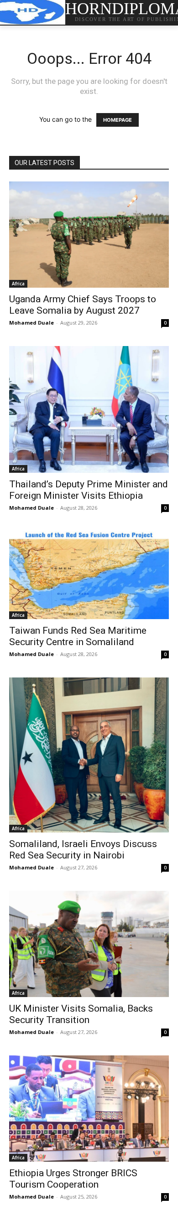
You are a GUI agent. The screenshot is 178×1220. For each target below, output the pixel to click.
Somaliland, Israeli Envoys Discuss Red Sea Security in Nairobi (83, 849)
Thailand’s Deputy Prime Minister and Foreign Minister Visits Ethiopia (88, 490)
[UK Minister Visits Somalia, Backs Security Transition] (89, 944)
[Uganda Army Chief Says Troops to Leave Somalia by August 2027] (89, 234)
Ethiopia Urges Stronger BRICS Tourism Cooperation (73, 1179)
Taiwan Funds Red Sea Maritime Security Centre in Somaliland (78, 636)
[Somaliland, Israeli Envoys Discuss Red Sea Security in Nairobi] (89, 754)
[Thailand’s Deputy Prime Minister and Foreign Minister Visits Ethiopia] (89, 409)
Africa (18, 283)
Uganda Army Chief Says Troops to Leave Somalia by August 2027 (82, 305)
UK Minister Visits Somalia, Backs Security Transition (81, 1014)
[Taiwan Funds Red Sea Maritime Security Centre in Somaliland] (89, 575)
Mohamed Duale (31, 322)
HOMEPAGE (117, 120)
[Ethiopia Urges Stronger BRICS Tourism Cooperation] (89, 1108)
